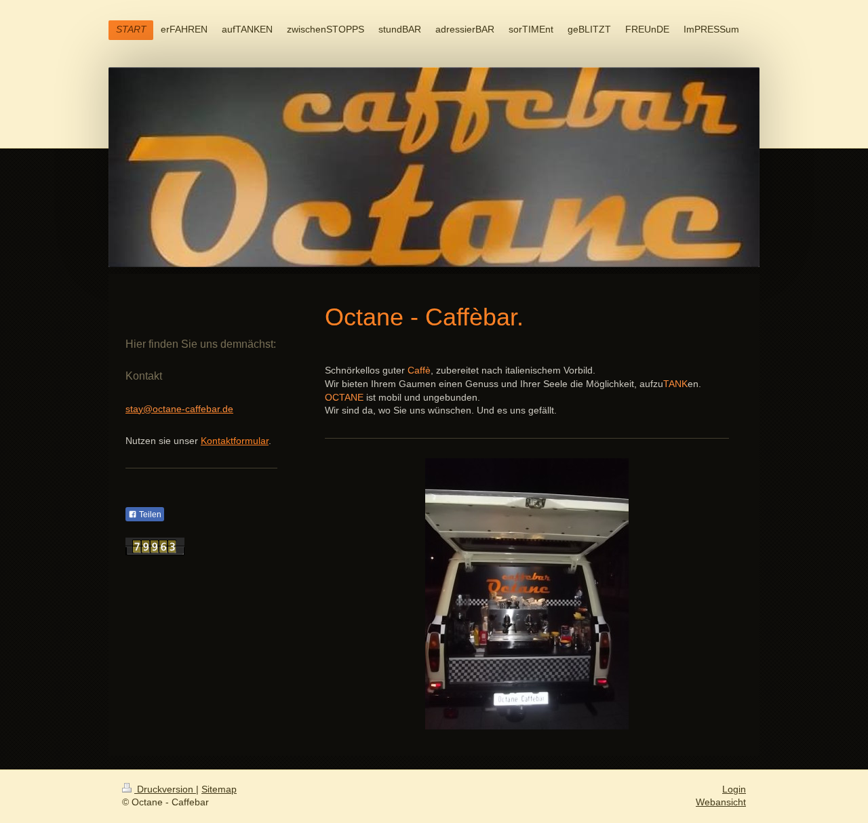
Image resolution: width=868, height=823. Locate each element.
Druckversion (165, 789)
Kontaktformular (235, 440)
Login (734, 789)
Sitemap (219, 789)
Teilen (149, 514)
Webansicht (721, 802)
